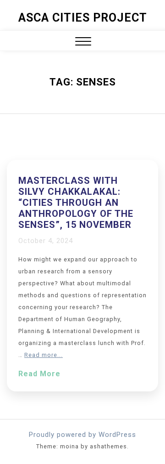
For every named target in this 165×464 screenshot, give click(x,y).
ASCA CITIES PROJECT (82, 17)
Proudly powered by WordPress (82, 434)
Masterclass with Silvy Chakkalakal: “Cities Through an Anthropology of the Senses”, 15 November (75, 202)
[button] (83, 42)
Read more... (43, 354)
